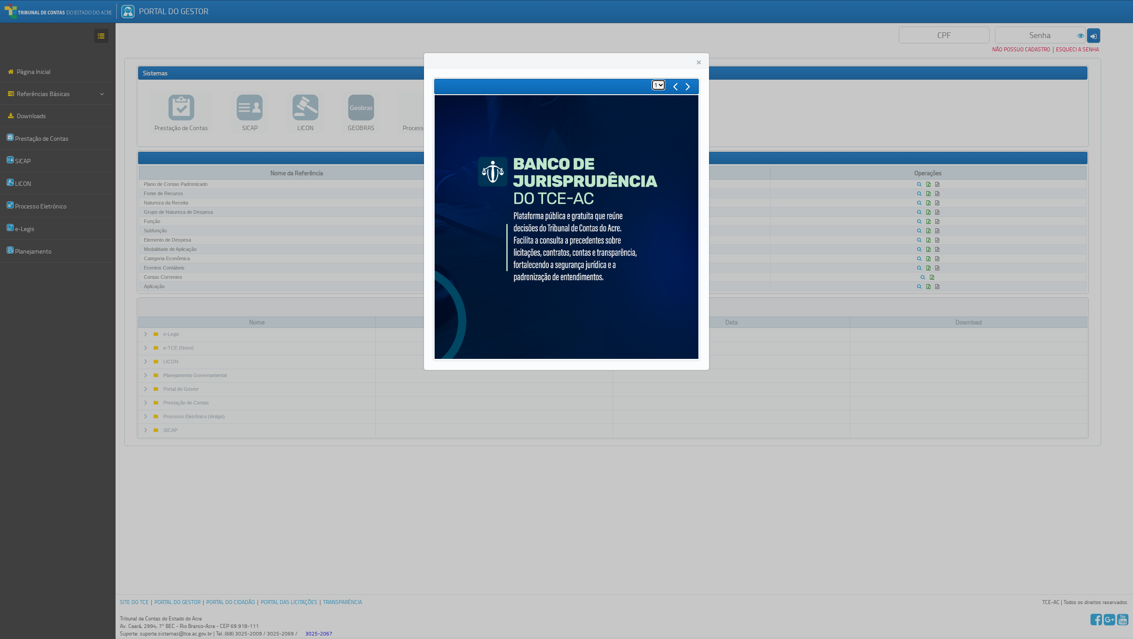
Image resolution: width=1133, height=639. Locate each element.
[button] (698, 62)
